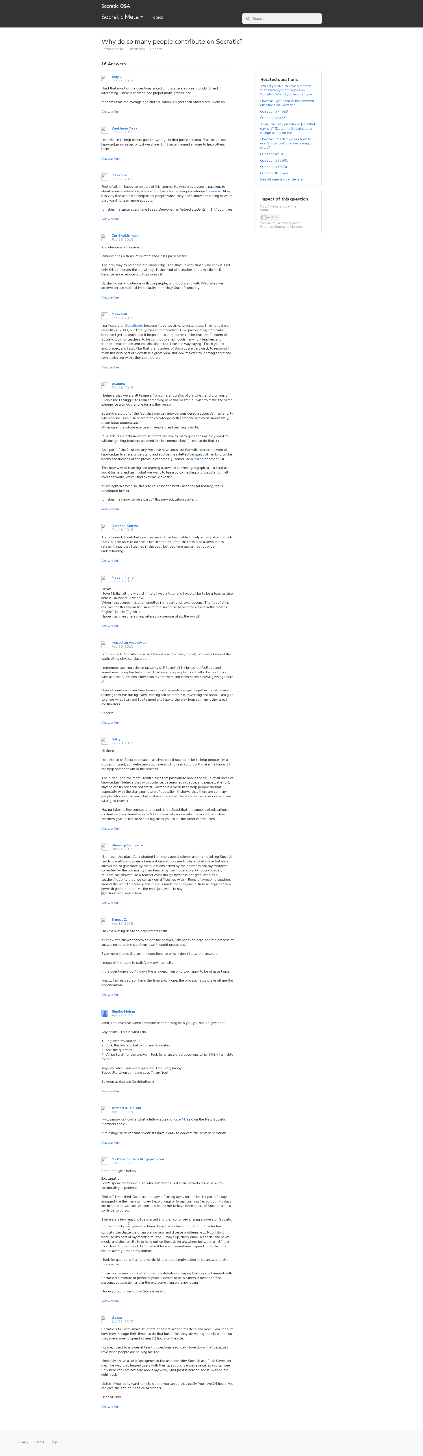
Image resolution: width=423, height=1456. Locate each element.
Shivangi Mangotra (127, 845)
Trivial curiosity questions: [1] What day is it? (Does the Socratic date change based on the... (287, 128)
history (199, 459)
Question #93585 (274, 160)
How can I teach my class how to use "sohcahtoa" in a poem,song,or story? (286, 143)
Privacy (23, 1442)
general (215, 191)
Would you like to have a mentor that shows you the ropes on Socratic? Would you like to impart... (288, 90)
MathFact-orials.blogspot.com (138, 1159)
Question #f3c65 (273, 154)
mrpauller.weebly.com (131, 642)
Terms (39, 1442)
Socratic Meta (120, 17)
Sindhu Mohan (123, 1011)
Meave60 (119, 314)
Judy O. (117, 77)
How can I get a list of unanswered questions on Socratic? (287, 103)
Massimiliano (123, 577)
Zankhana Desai (125, 128)
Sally (116, 739)
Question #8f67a (273, 166)
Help (54, 1442)
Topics (156, 17)
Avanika (118, 384)
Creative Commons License (281, 226)
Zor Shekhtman (125, 235)
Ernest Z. (119, 919)
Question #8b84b (274, 173)
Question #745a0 (274, 111)
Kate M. (179, 1119)
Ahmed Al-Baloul (126, 1108)
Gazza (117, 1317)
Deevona (119, 175)
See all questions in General (282, 179)
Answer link (110, 111)
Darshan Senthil (125, 525)
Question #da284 (274, 117)
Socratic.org (134, 325)
